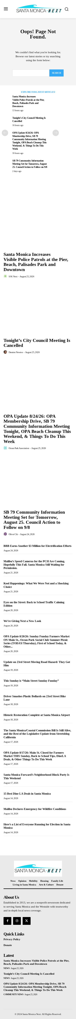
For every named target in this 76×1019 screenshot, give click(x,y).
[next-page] (55, 133)
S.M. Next (13, 276)
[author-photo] (6, 276)
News (7, 968)
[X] (26, 921)
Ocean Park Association (19, 448)
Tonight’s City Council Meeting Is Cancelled (37, 343)
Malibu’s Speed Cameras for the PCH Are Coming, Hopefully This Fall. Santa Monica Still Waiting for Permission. (34, 564)
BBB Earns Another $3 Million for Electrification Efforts (37, 545)
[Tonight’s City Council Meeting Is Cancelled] (38, 310)
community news (13, 994)
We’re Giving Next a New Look (22, 620)
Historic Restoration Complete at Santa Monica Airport (37, 714)
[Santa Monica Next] (39, 8)
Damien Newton (16, 352)
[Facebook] (7, 921)
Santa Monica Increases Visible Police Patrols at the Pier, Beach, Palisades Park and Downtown (36, 262)
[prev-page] (5, 133)
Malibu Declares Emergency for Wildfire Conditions (35, 808)
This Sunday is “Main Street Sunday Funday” (31, 680)
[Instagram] (17, 921)
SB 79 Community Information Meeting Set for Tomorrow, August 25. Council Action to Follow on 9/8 (29, 163)
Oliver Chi (13, 534)
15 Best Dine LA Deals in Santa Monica (27, 793)
